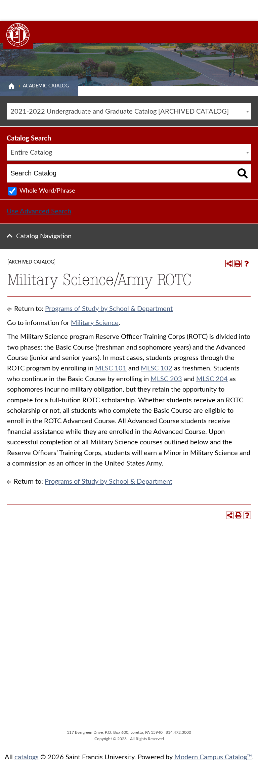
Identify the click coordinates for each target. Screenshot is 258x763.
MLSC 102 (156, 368)
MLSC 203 (166, 379)
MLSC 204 (212, 379)
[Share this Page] (229, 263)
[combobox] (129, 111)
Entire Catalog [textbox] (31, 152)
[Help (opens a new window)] (246, 263)
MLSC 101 (111, 368)
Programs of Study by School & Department (109, 309)
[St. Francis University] (18, 35)
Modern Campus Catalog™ (213, 757)
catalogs (26, 757)
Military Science (95, 323)
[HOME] (11, 86)
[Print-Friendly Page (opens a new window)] (238, 263)
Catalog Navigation (44, 236)
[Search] (243, 173)
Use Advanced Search (39, 211)
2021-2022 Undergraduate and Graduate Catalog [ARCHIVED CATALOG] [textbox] (119, 111)
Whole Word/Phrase (47, 191)
